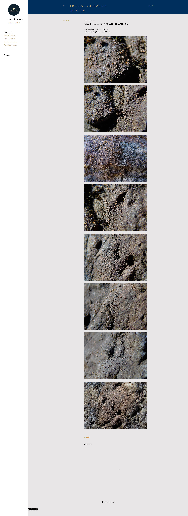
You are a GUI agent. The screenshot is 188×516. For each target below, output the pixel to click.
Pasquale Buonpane (14, 18)
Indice (82, 11)
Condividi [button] (66, 20)
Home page (74, 11)
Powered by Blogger (109, 502)
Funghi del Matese (10, 45)
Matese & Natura (9, 36)
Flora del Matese (9, 39)
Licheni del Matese (88, 6)
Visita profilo (14, 23)
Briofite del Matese (10, 42)
